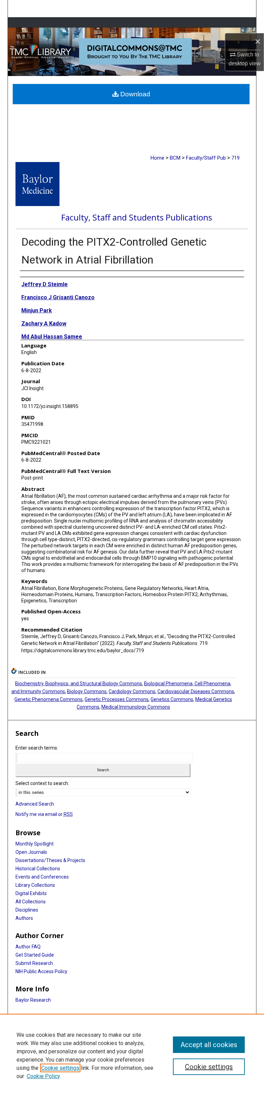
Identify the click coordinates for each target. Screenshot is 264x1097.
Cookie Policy (43, 1076)
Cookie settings (60, 1068)
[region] (132, 1055)
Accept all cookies (208, 1045)
